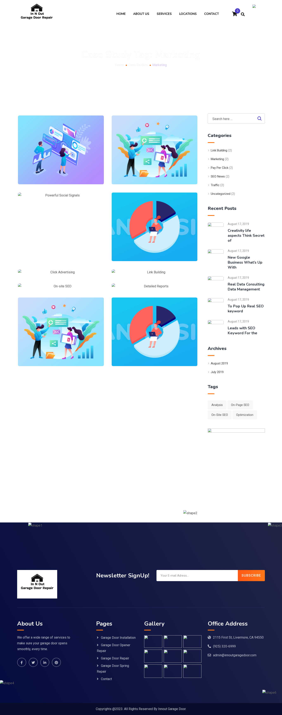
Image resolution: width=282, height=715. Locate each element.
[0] (234, 14)
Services (164, 14)
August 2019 (219, 363)
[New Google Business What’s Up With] (216, 257)
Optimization (244, 415)
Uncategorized (220, 194)
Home (121, 14)
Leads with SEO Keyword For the (242, 330)
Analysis (217, 405)
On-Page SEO (240, 405)
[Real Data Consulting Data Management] (216, 284)
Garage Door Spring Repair (113, 668)
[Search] (243, 14)
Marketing (217, 159)
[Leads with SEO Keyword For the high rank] (216, 328)
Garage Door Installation (118, 638)
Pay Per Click (219, 168)
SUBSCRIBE (251, 575)
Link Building (219, 150)
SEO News (218, 176)
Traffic (215, 185)
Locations (188, 14)
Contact (211, 14)
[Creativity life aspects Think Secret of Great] (216, 230)
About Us (141, 14)
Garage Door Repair (115, 658)
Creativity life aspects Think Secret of (246, 235)
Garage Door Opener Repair (113, 648)
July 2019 (217, 372)
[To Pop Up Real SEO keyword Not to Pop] (216, 306)
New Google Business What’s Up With (245, 262)
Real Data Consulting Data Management (246, 287)
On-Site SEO (219, 415)
